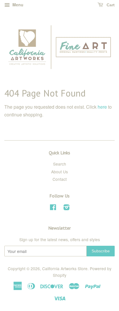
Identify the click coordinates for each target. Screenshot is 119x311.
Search (59, 164)
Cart (110, 5)
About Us (59, 171)
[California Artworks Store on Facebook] (53, 208)
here (102, 106)
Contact (60, 179)
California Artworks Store (65, 268)
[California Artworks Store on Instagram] (66, 208)
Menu (17, 4)
